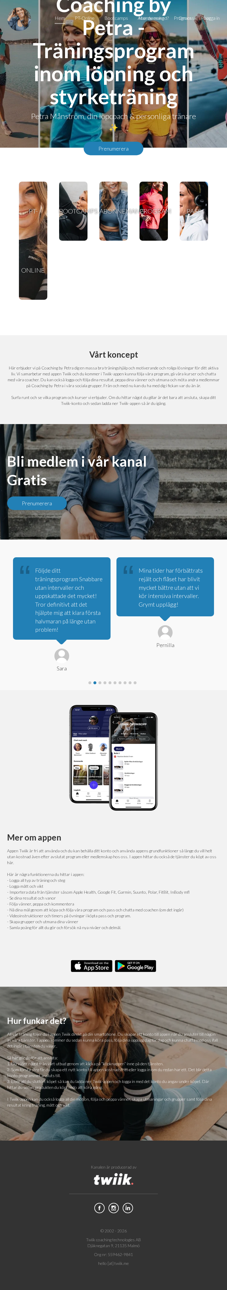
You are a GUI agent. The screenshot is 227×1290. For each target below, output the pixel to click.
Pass (194, 211)
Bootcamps (73, 211)
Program (154, 211)
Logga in (212, 18)
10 (135, 682)
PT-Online (33, 240)
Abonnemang (113, 211)
